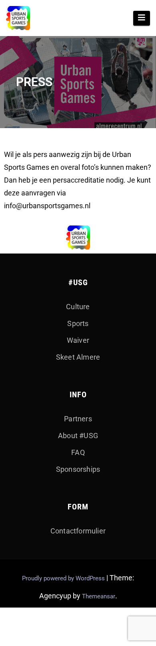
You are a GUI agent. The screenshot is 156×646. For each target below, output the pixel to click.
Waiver (78, 340)
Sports (77, 323)
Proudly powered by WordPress (64, 578)
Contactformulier (78, 531)
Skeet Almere (78, 357)
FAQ (78, 452)
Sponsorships (78, 469)
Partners (78, 419)
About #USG (78, 435)
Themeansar (98, 596)
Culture (78, 306)
